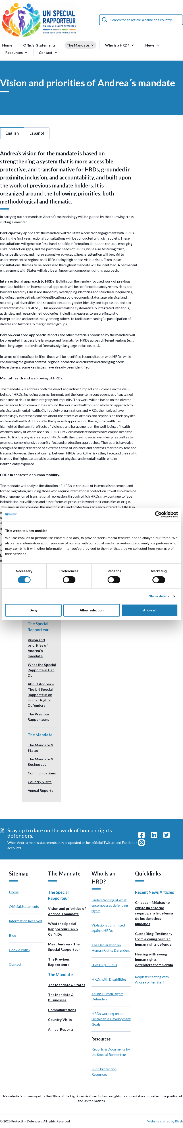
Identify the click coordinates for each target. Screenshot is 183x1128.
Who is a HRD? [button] (117, 45)
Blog (12, 935)
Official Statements (39, 45)
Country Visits (40, 782)
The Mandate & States (66, 985)
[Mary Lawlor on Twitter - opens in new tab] (166, 835)
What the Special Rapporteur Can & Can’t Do (63, 928)
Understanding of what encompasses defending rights (110, 905)
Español (36, 133)
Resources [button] (14, 52)
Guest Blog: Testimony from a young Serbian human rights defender (154, 938)
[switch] (69, 579)
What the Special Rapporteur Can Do (42, 669)
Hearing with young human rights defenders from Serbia (154, 959)
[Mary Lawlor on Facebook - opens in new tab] (141, 835)
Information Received (25, 921)
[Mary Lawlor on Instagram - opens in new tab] (141, 843)
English (12, 133)
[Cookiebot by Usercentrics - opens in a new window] (158, 514)
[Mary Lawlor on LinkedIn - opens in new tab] (154, 835)
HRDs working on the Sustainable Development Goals (111, 1018)
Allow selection (92, 610)
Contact (15, 964)
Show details (159, 596)
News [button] (150, 45)
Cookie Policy (19, 950)
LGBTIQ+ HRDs (104, 965)
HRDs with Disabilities (109, 979)
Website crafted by (165, 1121)
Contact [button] (45, 52)
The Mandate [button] (78, 45)
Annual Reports (40, 790)
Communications (42, 773)
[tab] (12, 133)
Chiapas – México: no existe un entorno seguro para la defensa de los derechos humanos (154, 913)
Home (7, 45)
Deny (33, 610)
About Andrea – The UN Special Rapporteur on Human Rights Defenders (41, 694)
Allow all (149, 610)
